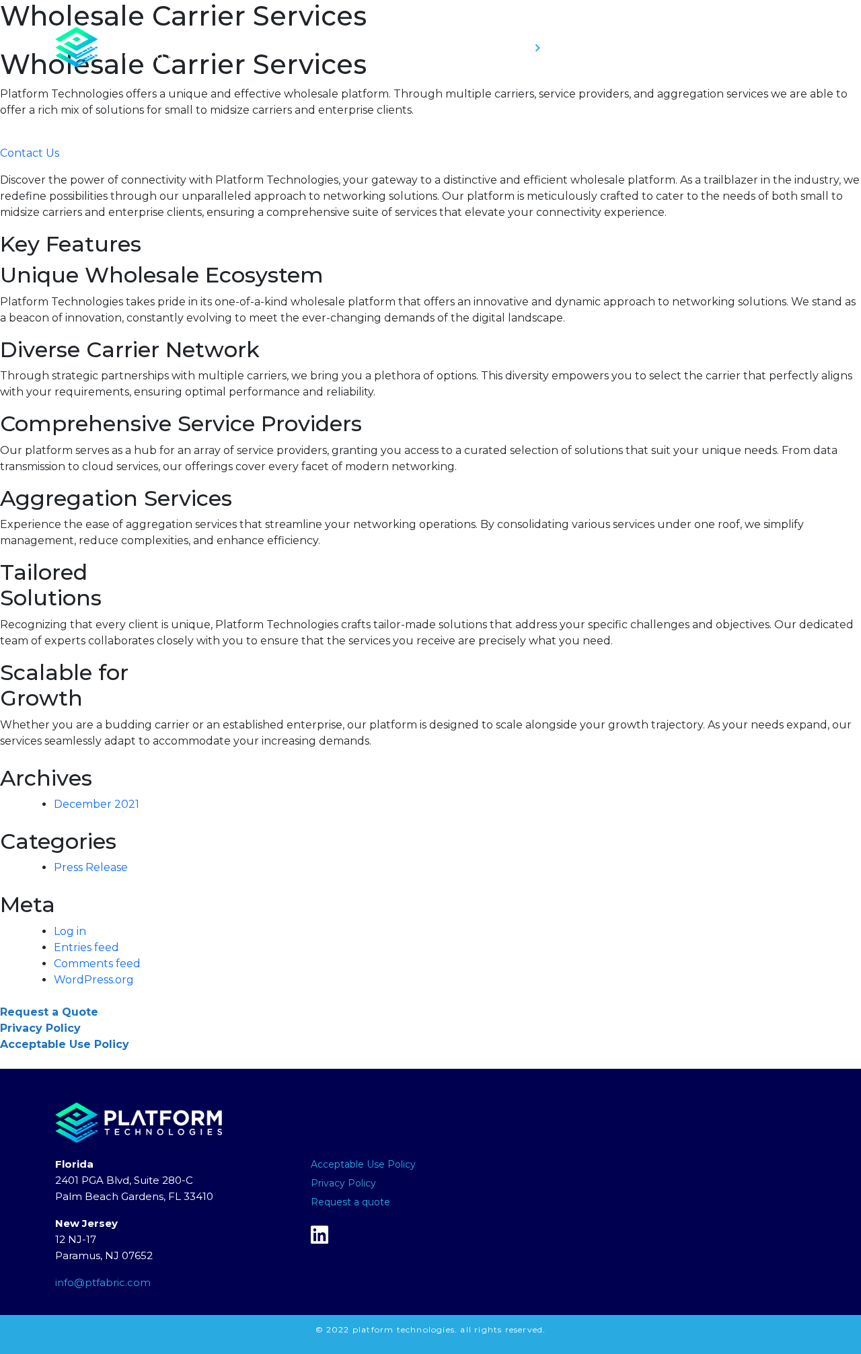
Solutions (498, 46)
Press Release (91, 867)
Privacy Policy (343, 1183)
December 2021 (96, 804)
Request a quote (350, 1202)
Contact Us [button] (29, 153)
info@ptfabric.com (103, 1282)
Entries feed (86, 947)
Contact (769, 46)
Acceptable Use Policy (363, 1164)
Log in (70, 931)
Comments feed (97, 963)
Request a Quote (673, 46)
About (581, 46)
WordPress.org (94, 979)
